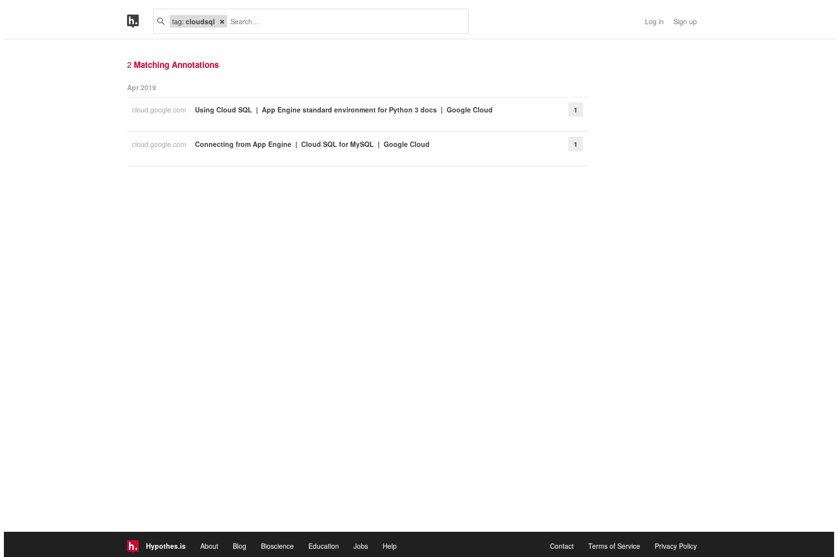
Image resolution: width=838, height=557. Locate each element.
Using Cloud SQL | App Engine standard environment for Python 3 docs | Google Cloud (344, 109)
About (209, 546)
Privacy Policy (676, 546)
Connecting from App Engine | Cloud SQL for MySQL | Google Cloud (312, 144)
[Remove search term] (222, 21)
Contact (562, 546)
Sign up (685, 21)
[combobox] (344, 21)
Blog (239, 546)
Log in (654, 21)
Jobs (361, 546)
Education (323, 546)
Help (390, 546)
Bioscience (277, 546)
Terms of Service (614, 546)
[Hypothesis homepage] (140, 21)
